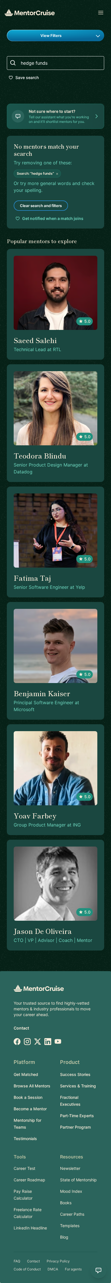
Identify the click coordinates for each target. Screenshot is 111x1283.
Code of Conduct (27, 1269)
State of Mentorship (78, 1179)
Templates (69, 1225)
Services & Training (78, 1085)
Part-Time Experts (77, 1115)
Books (65, 1202)
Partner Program (75, 1127)
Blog (64, 1237)
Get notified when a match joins (52, 218)
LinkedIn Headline (30, 1227)
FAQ (17, 1261)
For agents (73, 1269)
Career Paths (72, 1214)
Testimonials (25, 1138)
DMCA (53, 1269)
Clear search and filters (41, 205)
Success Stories (75, 1074)
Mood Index (71, 1191)
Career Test (24, 1168)
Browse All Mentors (32, 1085)
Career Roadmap (29, 1179)
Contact (21, 1028)
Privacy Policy (58, 1261)
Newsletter (70, 1168)
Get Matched (26, 1074)
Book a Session (28, 1097)
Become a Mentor (30, 1108)
